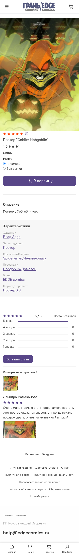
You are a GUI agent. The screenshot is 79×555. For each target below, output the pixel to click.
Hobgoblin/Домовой (19, 269)
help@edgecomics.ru (26, 533)
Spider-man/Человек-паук (24, 258)
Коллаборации (39, 496)
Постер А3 (12, 290)
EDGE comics (14, 279)
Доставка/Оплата (46, 467)
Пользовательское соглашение (39, 482)
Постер (9, 247)
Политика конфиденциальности (53, 475)
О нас (64, 467)
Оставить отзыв (17, 359)
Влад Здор (11, 236)
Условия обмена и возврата (28, 489)
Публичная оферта (17, 475)
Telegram (48, 454)
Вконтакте (32, 454)
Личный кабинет (21, 467)
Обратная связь (59, 489)
